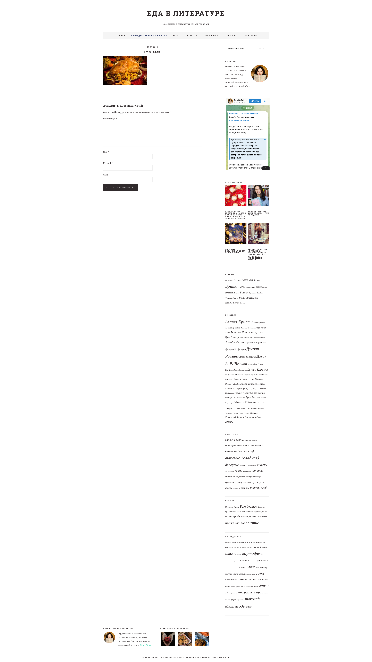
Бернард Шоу (260, 333)
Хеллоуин (261, 507)
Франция (243, 298)
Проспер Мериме (252, 389)
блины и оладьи (234, 439)
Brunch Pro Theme (196, 658)
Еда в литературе (186, 13)
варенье (248, 440)
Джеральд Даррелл (256, 342)
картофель (252, 553)
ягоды (240, 606)
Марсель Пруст (249, 375)
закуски (261, 465)
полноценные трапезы (254, 516)
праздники (233, 523)
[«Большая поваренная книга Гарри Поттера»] (235, 234)
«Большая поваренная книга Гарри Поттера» (235, 251)
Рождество (248, 506)
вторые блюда (253, 445)
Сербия (260, 293)
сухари (228, 488)
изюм (230, 553)
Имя (106, 151)
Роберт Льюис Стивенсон (248, 392)
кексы (238, 470)
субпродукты (230, 593)
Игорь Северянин (240, 370)
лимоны (252, 561)
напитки (257, 471)
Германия (249, 287)
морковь (242, 567)
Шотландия (232, 302)
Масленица (229, 507)
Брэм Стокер (232, 337)
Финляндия (230, 298)
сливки (263, 585)
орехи (260, 573)
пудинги (230, 482)
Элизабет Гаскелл (232, 413)
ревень (233, 586)
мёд (258, 567)
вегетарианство (233, 445)
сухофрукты (244, 592)
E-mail (108, 163)
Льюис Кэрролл (257, 369)
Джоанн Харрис (247, 356)
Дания (264, 287)
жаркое (243, 465)
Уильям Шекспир (245, 402)
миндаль (235, 568)
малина (264, 560)
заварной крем (259, 547)
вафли (254, 440)
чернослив (240, 600)
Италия (236, 293)
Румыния (253, 293)
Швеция (253, 297)
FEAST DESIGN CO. (220, 658)
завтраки (252, 465)
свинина (252, 586)
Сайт (105, 174)
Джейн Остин (235, 342)
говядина (231, 547)
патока (229, 579)
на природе (232, 516)
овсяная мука (250, 574)
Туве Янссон (253, 397)
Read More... (245, 86)
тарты (245, 487)
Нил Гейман (256, 379)
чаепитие (250, 522)
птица (258, 477)
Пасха (236, 507)
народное (257, 417)
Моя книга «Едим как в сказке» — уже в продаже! (258, 213)
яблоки (230, 606)
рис (242, 586)
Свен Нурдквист (239, 398)
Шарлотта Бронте (255, 408)
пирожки (240, 476)
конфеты (247, 471)
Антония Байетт (247, 328)
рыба (246, 586)
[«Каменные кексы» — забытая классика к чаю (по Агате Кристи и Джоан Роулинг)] (185, 639)
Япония (242, 303)
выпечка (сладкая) (242, 458)
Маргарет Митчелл (234, 374)
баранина (229, 542)
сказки (229, 421)
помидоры (263, 579)
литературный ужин (256, 511)
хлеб (264, 488)
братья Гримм (244, 417)
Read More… (146, 645)
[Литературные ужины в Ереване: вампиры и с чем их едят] (168, 639)
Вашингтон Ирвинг (246, 337)
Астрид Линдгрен (242, 332)
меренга (228, 568)
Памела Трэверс (247, 383)
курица (244, 560)
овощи (264, 567)
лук (258, 560)
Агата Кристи (239, 321)
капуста (238, 554)
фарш (233, 599)
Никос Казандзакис (237, 379)
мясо (251, 566)
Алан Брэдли (259, 322)
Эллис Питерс (244, 413)
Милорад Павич (262, 375)
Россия (244, 292)
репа (238, 586)
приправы (250, 476)
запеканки (229, 471)
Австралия (229, 280)
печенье (230, 476)
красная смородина (232, 561)
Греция (258, 286)
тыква (227, 600)
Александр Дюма (232, 328)
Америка (247, 280)
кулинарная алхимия (235, 511)
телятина (264, 593)
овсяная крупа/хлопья (235, 574)
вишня (262, 542)
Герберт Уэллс (259, 337)
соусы (254, 482)
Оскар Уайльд (231, 384)
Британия (234, 286)
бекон (237, 542)
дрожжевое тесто (244, 547)
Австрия (237, 280)
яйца (249, 606)
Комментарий (110, 118)
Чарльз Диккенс (235, 408)
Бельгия (257, 280)
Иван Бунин (229, 370)
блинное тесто (250, 542)
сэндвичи (236, 488)
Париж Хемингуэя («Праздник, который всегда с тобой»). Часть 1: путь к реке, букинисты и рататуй (257, 254)
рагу (239, 482)
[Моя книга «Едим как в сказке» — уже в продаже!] (258, 196)
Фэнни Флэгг (262, 403)
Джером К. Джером (235, 349)
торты (255, 488)
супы (261, 482)
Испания (229, 293)
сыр (257, 592)
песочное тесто (245, 579)
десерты (232, 465)
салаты (246, 482)
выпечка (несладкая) (239, 451)
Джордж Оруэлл (256, 363)
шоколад (252, 598)
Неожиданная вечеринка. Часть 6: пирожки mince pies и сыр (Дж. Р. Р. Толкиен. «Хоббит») (235, 214)
